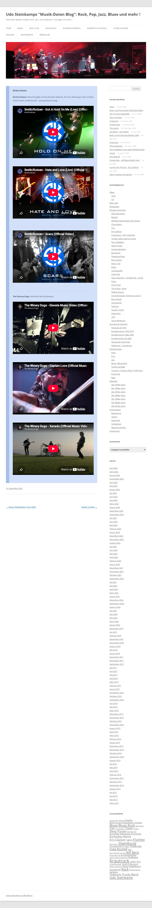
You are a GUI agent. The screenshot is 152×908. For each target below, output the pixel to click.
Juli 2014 (113, 764)
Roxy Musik (116, 299)
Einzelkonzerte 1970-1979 (122, 331)
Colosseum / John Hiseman (123, 235)
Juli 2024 (113, 493)
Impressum (45, 35)
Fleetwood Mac (118, 256)
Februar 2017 (115, 685)
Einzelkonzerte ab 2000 (121, 338)
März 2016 (114, 710)
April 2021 (114, 589)
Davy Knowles (116, 117)
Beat (113, 377)
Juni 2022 (113, 550)
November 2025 (117, 479)
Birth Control (116, 822)
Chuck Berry (116, 224)
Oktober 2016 (116, 696)
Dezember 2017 (116, 657)
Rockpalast (50, 28)
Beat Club (34, 28)
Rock (113, 352)
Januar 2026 (115, 475)
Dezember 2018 (116, 639)
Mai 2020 (113, 618)
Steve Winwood (118, 320)
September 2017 (117, 664)
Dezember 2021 (116, 568)
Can (113, 228)
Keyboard (115, 420)
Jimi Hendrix (116, 260)
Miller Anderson (116, 867)
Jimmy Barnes (115, 855)
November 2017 (117, 660)
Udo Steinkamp (121, 877)
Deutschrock (131, 832)
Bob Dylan (115, 253)
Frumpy (139, 839)
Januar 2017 (115, 689)
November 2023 (117, 514)
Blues (114, 825)
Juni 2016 (113, 703)
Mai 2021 (113, 585)
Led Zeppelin (117, 270)
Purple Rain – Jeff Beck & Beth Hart (125, 160)
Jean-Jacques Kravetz (117, 853)
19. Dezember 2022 (14, 488)
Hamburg (127, 843)
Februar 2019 (115, 635)
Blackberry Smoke (132, 822)
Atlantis (122, 821)
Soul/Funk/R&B (118, 367)
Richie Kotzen (20, 90)
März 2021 (114, 593)
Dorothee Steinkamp (120, 833)
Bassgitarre (116, 413)
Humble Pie (115, 846)
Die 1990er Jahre (118, 399)
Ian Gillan (125, 846)
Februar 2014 (115, 774)
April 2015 (114, 732)
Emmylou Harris (120, 836)
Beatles (114, 217)
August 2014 (115, 760)
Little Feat (115, 274)
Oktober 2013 (116, 781)
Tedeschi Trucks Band (124, 874)
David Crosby (89, 507)
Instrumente (27, 35)
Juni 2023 (113, 521)
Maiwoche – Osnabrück (121, 345)
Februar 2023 (115, 528)
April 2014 (114, 771)
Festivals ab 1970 (118, 327)
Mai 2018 (113, 650)
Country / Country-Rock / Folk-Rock (127, 370)
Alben (20, 28)
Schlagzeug (116, 424)
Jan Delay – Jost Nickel (119, 131)
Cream (136, 829)
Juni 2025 (113, 482)
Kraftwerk (133, 857)
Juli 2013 (113, 792)
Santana (115, 306)
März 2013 (114, 803)
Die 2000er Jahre (118, 402)
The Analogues (116, 146)
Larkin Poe (135, 861)
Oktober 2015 (116, 721)
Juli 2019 (113, 632)
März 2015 (114, 735)
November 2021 (117, 571)
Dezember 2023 (116, 511)
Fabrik (129, 839)
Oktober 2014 (116, 753)
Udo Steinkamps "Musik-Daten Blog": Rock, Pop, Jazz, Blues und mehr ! (73, 14)
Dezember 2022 (116, 536)
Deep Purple (116, 245)
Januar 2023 (115, 532)
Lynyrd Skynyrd (130, 864)
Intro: (112, 106)
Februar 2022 (115, 561)
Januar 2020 (115, 625)
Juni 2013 (113, 796)
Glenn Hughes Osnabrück (121, 174)
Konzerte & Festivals (97, 28)
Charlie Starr (115, 124)
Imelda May (136, 846)
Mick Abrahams (118, 213)
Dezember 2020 (116, 600)
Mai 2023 (113, 525)
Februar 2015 (115, 739)
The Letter (114, 128)
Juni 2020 (113, 614)
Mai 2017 (113, 675)
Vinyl (113, 196)
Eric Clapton (116, 231)
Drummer (136, 833)
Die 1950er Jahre (118, 384)
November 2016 (117, 692)
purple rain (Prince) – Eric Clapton (124, 167)
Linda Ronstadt (115, 864)
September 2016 (117, 699)
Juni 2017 (113, 671)
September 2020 (117, 603)
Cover (129, 828)
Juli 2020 (113, 610)
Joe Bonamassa (128, 855)
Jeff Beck (132, 852)
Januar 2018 (115, 653)
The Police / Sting (118, 288)
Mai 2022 (113, 553)
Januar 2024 (115, 507)
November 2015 (117, 717)
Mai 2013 (113, 799)
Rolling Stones (117, 292)
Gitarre (114, 416)
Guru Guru (114, 844)
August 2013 (115, 789)
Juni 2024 (113, 496)
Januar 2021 (115, 596)
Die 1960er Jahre (118, 388)
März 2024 (114, 503)
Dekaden (10, 35)
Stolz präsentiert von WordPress (19, 895)
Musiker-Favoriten (71, 28)
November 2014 (117, 749)
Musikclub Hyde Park (120, 342)
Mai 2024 (113, 500)
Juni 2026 (113, 468)
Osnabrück (115, 869)
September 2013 (117, 785)
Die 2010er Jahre (118, 406)
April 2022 (114, 557)
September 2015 (117, 724)
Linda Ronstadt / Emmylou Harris (126, 295)
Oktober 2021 (116, 575)
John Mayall (115, 156)
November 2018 (117, 642)
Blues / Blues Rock (119, 363)
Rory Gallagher (117, 242)
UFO (113, 317)
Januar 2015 (115, 742)
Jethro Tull (115, 263)
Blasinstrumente (118, 427)
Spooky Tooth (117, 310)
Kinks (113, 267)
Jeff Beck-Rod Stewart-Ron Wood (125, 220)
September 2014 (117, 757)
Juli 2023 (113, 518)
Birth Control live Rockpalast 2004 (124, 135)
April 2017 (114, 678)
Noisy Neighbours (132, 866)
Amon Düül (114, 821)
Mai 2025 (113, 486)
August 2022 (115, 543)
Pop (113, 356)
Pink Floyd (116, 285)
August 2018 (115, 646)
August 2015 (115, 728)
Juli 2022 (113, 546)
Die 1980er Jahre (118, 395)
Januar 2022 (115, 564)
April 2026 (114, 471)
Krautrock (114, 121)
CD (112, 199)
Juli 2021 (113, 582)
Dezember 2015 (116, 714)
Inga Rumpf (116, 302)
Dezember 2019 (116, 628)
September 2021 (117, 578)
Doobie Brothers (118, 249)
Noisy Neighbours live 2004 (21, 507)
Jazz (113, 359)
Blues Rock (126, 825)
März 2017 (114, 682)
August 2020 (115, 607)
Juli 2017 (113, 667)
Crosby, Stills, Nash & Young (123, 238)
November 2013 (117, 778)
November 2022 (117, 539)
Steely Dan (116, 313)
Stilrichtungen (120, 28)
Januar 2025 (115, 489)
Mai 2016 (113, 707)
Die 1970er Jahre (118, 392)
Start (8, 28)
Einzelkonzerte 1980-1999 (122, 335)
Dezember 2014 (116, 746)
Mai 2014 (113, 767)
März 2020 (114, 621)
